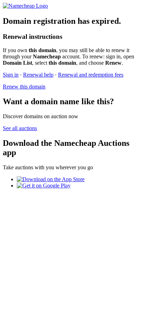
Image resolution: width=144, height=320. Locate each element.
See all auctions (20, 128)
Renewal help (38, 75)
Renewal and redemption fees (90, 75)
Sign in (11, 75)
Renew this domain (24, 87)
